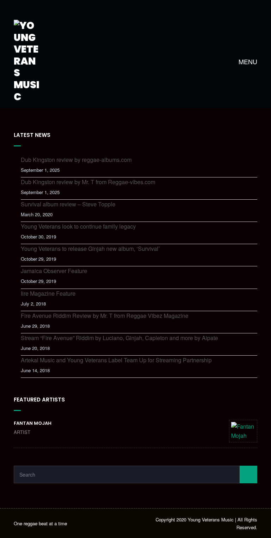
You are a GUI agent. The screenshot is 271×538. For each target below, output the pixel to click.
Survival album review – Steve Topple (68, 204)
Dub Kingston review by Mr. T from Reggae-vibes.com (88, 182)
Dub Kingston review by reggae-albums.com (76, 160)
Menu (247, 61)
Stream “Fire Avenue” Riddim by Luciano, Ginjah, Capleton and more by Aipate (119, 338)
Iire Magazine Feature (48, 293)
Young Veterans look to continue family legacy (78, 226)
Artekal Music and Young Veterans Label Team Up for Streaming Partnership (116, 360)
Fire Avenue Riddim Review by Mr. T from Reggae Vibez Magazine (104, 316)
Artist (22, 432)
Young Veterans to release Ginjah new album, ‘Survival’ (90, 248)
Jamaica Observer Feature (54, 271)
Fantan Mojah (33, 423)
